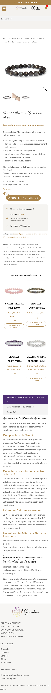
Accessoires (6, 662)
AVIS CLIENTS (7, 633)
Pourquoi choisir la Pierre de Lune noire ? (25, 399)
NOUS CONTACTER (10, 626)
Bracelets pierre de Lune (19, 237)
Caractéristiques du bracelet (20, 406)
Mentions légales (8, 678)
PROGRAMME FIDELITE (12, 636)
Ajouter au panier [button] (14, 326)
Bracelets (5, 649)
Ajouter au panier (23, 197)
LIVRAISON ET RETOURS (12, 629)
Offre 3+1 (11, 412)
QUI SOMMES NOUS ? (11, 623)
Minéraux (5, 652)
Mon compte (38, 7)
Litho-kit (4, 655)
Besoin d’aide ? (33, 7)
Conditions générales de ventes (15, 675)
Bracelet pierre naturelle (19, 38)
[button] (45, 71)
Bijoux (3, 659)
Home (5, 38)
